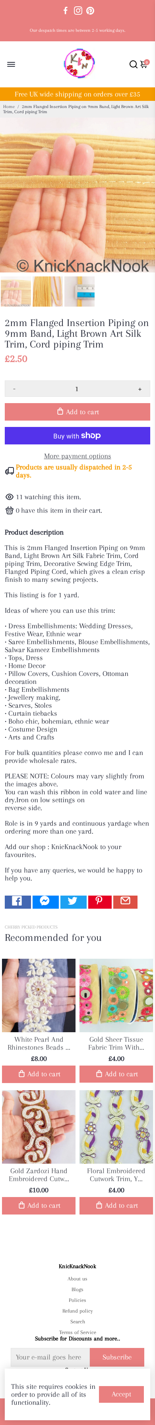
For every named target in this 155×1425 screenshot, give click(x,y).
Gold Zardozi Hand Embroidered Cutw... (39, 1175)
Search (77, 1322)
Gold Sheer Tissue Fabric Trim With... (116, 1043)
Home (9, 106)
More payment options (77, 456)
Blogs (77, 1289)
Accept (121, 1394)
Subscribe (117, 1357)
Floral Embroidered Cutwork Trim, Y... (116, 1175)
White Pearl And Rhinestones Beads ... (39, 1043)
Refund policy (77, 1311)
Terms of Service (77, 1332)
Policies (77, 1300)
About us (77, 1279)
